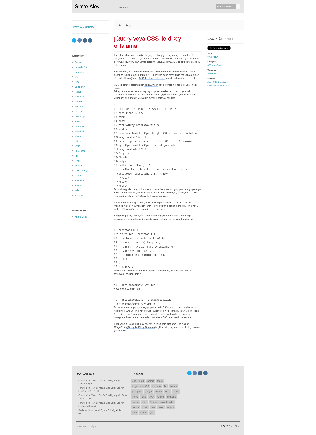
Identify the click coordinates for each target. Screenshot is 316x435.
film (165, 386)
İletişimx (93, 426)
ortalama (218, 85)
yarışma (170, 407)
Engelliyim (80, 86)
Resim (78, 160)
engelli (160, 380)
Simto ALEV (212, 56)
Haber (78, 91)
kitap (77, 121)
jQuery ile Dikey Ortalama (141, 327)
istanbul (158, 391)
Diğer (77, 81)
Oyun (77, 145)
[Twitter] (74, 40)
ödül (134, 412)
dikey (220, 81)
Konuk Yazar (81, 126)
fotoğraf (173, 386)
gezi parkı (137, 391)
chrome (150, 380)
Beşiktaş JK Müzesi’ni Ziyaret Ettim (95, 410)
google (148, 391)
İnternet (78, 101)
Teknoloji (79, 180)
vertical (226, 85)
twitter (161, 407)
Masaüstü (79, 131)
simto (144, 401)
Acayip (78, 62)
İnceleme (79, 96)
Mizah (78, 135)
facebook (156, 386)
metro (135, 396)
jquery (226, 81)
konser (176, 391)
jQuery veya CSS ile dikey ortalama (147, 41)
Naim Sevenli (89, 405)
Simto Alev (87, 6)
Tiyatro (78, 185)
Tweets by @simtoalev (83, 26)
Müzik (78, 140)
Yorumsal (79, 195)
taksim (135, 407)
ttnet (153, 407)
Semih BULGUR (90, 390)
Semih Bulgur (85, 383)
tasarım (78, 175)
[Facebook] (79, 40)
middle (210, 85)
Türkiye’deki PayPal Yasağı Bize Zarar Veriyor (101, 387)
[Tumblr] (85, 40)
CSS (209, 65)
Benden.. (79, 71)
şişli (152, 412)
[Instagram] (90, 40)
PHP (77, 155)
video (77, 190)
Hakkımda (123, 7)
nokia (143, 396)
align (209, 81)
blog (141, 380)
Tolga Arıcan (151, 84)
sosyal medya (82, 170)
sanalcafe (171, 396)
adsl (134, 380)
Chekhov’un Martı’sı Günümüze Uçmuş (97, 380)
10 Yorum (211, 73)
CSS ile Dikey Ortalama (151, 78)
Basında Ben (81, 66)
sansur (135, 401)
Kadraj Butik (81, 216)
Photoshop (80, 150)
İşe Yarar (79, 106)
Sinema (78, 165)
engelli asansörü (140, 386)
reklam (160, 396)
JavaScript (217, 65)
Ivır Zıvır (78, 111)
